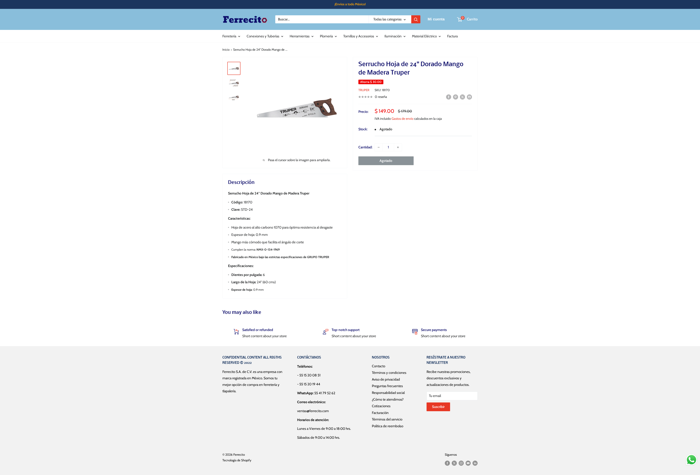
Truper (363, 90)
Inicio (226, 49)
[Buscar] (415, 19)
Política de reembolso (387, 426)
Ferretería (229, 36)
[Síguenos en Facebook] (447, 463)
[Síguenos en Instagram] (461, 463)
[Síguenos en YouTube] (468, 463)
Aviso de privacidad (386, 379)
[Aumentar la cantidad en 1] (398, 147)
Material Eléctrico (424, 36)
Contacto (378, 366)
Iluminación (393, 36)
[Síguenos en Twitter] (454, 463)
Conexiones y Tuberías (263, 36)
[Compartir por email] (469, 96)
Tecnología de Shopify (236, 460)
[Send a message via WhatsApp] (691, 459)
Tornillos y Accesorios (358, 36)
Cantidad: (365, 147)
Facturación (380, 413)
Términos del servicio (387, 419)
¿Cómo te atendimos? (388, 399)
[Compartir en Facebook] (448, 96)
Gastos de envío (402, 119)
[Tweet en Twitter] (462, 96)
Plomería (326, 36)
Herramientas (300, 36)
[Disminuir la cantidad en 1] (378, 147)
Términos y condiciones (389, 373)
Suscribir (438, 407)
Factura (452, 36)
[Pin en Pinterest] (455, 96)
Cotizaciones (381, 406)
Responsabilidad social (388, 393)
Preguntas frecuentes (387, 386)
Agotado (386, 161)
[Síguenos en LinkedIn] (475, 463)
